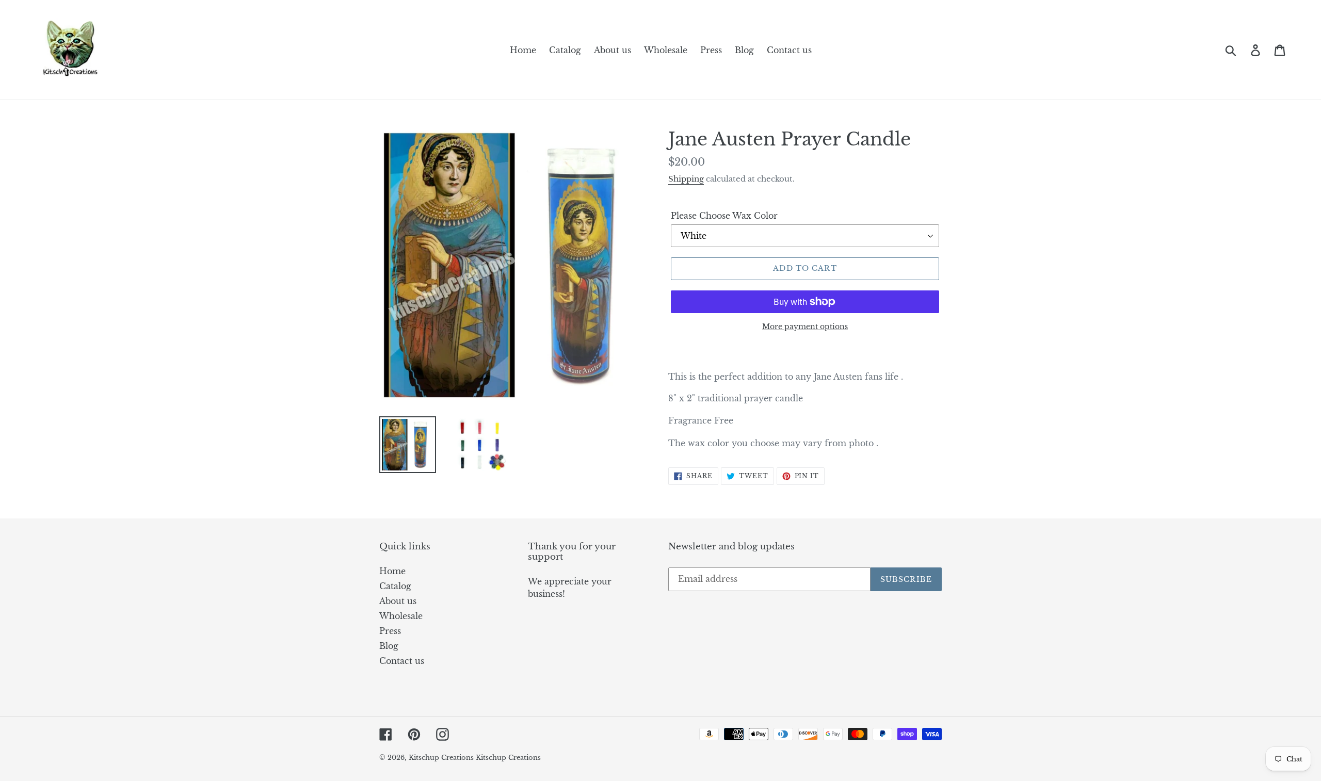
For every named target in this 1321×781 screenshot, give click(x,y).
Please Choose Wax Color (724, 215)
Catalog (395, 586)
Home (392, 571)
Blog (388, 646)
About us (397, 601)
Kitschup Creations (442, 757)
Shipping (686, 179)
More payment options (805, 326)
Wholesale (401, 616)
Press (390, 631)
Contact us (401, 661)
